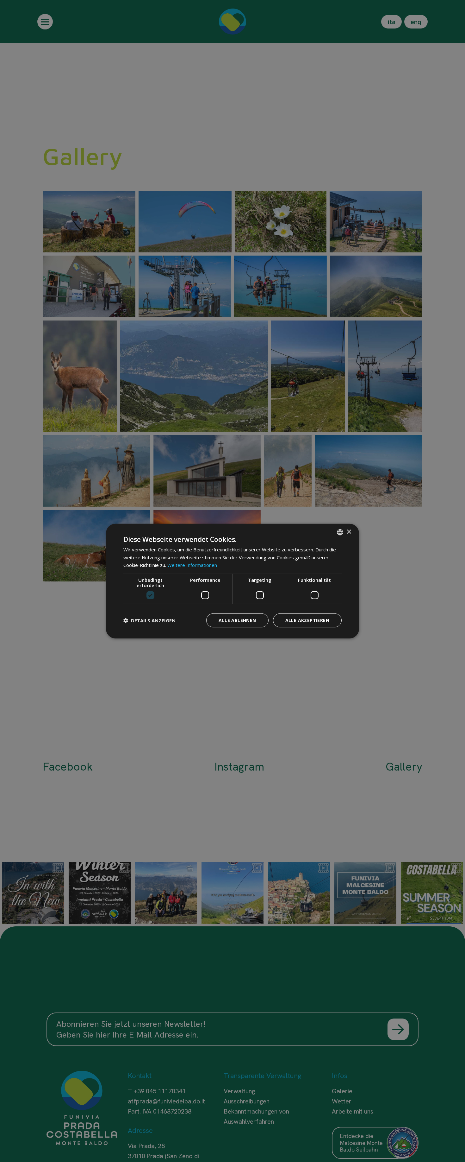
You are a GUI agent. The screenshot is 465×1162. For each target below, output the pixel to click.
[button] (149, 620)
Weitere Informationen (192, 565)
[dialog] (232, 581)
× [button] (348, 532)
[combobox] (340, 532)
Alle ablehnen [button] (237, 620)
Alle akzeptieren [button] (307, 620)
